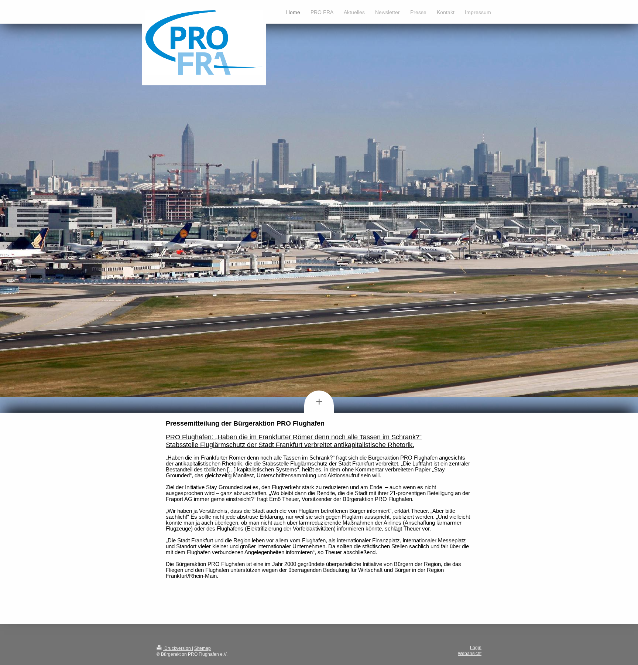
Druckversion (177, 648)
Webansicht (469, 653)
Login (475, 647)
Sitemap (202, 648)
